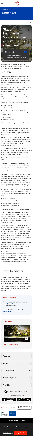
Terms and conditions (16, 423)
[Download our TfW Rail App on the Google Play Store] (24, 399)
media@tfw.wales (8, 304)
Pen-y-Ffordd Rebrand (11, 344)
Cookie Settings (7, 433)
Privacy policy (21, 420)
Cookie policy (12, 420)
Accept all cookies (21, 433)
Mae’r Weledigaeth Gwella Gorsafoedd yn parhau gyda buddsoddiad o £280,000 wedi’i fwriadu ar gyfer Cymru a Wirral (15, 66)
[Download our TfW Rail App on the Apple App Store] (9, 399)
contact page (7, 311)
